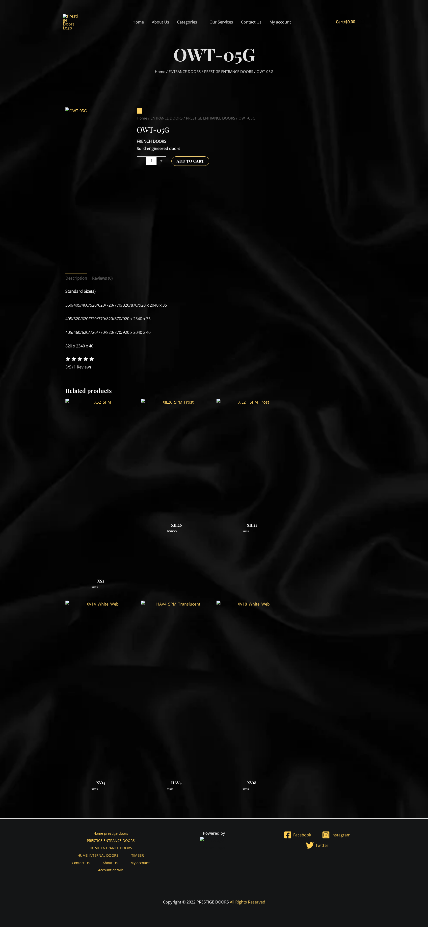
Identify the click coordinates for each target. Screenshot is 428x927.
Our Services (221, 22)
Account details (111, 870)
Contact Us (251, 22)
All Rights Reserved (247, 902)
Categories (187, 22)
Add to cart (190, 161)
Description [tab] (76, 278)
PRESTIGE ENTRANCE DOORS (228, 71)
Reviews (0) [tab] (102, 278)
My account (280, 22)
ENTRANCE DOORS (185, 71)
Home (138, 22)
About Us (160, 22)
